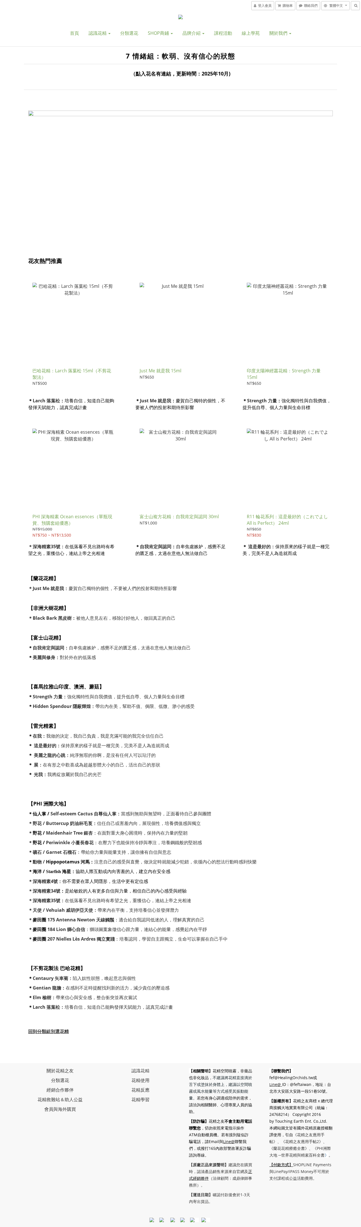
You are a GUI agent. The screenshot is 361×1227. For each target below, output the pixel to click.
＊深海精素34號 (44, 891)
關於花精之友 (60, 1071)
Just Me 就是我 (155, 401)
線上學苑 (251, 33)
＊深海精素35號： (46, 546)
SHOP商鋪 (159, 33)
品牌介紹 (192, 33)
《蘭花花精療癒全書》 (289, 1148)
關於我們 (279, 33)
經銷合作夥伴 (60, 1090)
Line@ (229, 1141)
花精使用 (140, 1080)
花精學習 (140, 1099)
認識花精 (98, 33)
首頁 (74, 33)
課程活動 (223, 33)
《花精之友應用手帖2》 (302, 1141)
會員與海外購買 (60, 1109)
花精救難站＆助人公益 (60, 1099)
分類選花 (129, 33)
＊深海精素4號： (45, 881)
